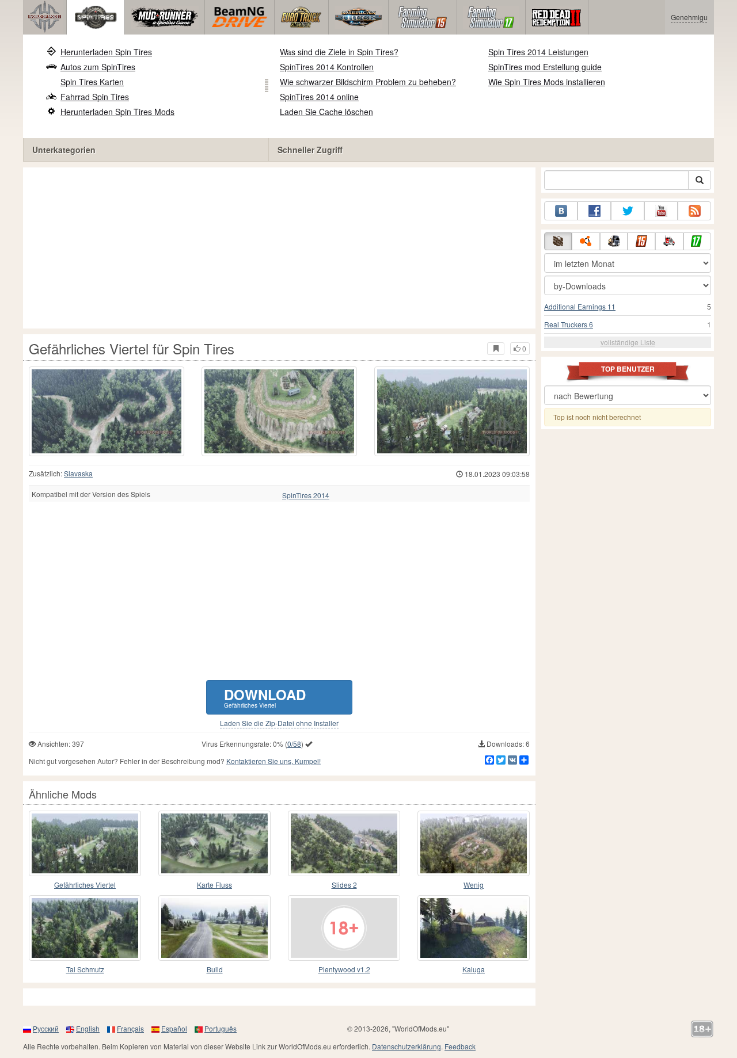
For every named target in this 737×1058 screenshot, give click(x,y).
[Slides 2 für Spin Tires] (344, 843)
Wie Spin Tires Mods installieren (546, 81)
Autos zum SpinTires (97, 66)
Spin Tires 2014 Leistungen (538, 52)
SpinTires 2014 (305, 495)
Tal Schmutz (85, 969)
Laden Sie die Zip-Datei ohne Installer (279, 723)
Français (130, 1028)
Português (220, 1028)
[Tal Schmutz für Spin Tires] (85, 928)
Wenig (474, 884)
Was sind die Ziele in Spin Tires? (339, 52)
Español (174, 1028)
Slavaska (78, 473)
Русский (46, 1028)
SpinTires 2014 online (319, 96)
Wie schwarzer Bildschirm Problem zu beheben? (368, 81)
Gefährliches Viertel (85, 884)
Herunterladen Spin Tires (106, 52)
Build (215, 969)
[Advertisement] (279, 248)
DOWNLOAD (265, 697)
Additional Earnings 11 (580, 306)
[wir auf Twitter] (627, 210)
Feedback (460, 1046)
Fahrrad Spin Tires (94, 96)
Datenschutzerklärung (406, 1046)
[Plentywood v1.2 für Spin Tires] (344, 928)
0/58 (294, 743)
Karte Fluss (214, 884)
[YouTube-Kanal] (661, 210)
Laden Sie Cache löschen (326, 111)
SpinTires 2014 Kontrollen (327, 66)
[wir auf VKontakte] (561, 210)
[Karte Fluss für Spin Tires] (214, 843)
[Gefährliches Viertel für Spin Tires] (106, 411)
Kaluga (473, 969)
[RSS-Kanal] (694, 210)
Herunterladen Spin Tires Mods (117, 111)
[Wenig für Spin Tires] (473, 843)
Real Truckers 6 (568, 324)
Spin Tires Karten (92, 81)
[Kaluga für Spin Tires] (473, 928)
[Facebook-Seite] (594, 210)
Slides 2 (344, 884)
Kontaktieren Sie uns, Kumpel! (273, 761)
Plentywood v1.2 (344, 969)
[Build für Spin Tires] (214, 928)
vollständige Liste (628, 342)
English (88, 1028)
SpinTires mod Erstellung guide (545, 66)
